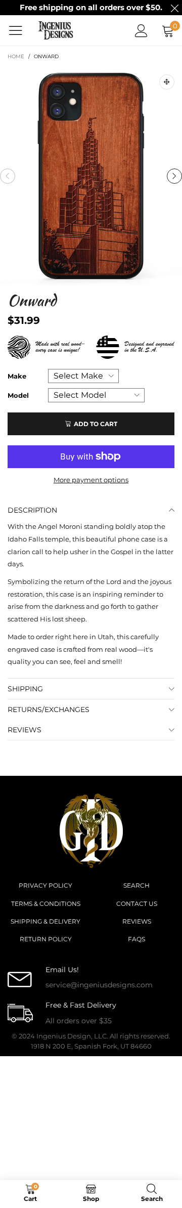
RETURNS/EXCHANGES (48, 709)
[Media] (166, 82)
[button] (7, 176)
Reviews (136, 921)
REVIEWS (24, 729)
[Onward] (91, 176)
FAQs (136, 939)
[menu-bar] (19, 30)
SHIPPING (25, 688)
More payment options (91, 480)
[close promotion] (174, 7)
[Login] (141, 30)
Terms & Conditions (45, 903)
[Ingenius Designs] (56, 30)
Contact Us (136, 903)
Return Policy (46, 939)
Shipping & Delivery (45, 921)
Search (136, 885)
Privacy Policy (45, 885)
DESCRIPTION (32, 510)
